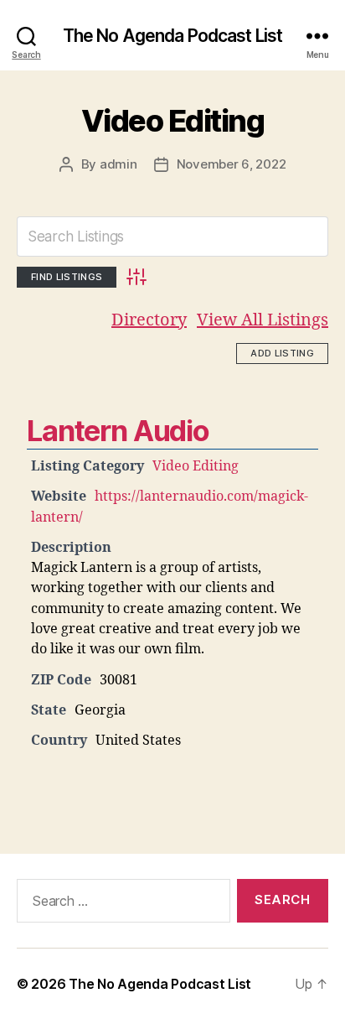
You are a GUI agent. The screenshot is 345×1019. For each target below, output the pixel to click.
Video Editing (173, 120)
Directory (149, 319)
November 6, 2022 (231, 164)
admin (118, 164)
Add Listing (282, 353)
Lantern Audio (118, 430)
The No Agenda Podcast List (172, 35)
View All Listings (262, 319)
